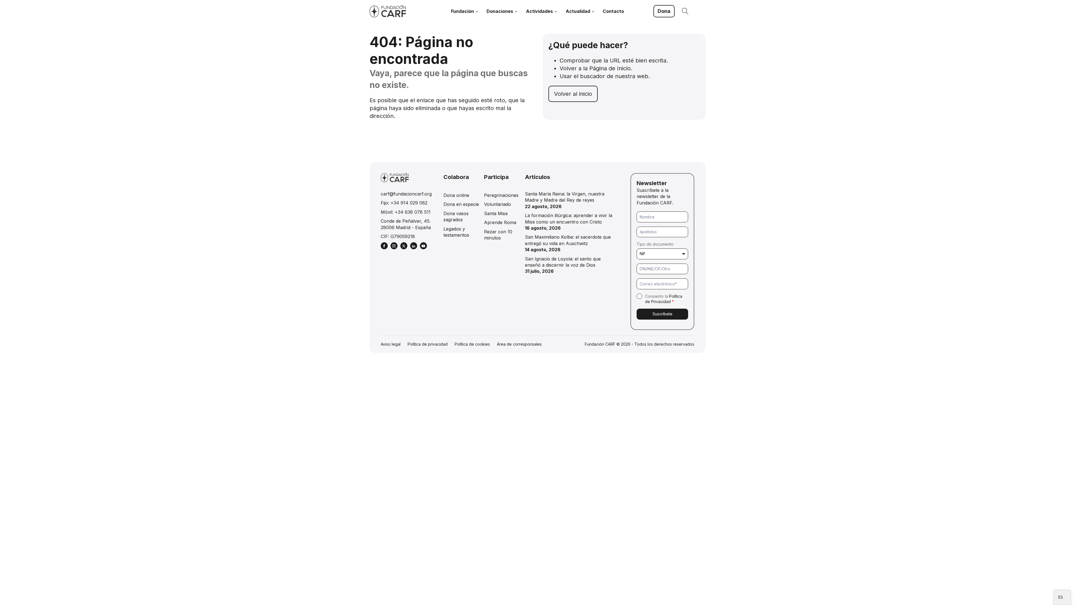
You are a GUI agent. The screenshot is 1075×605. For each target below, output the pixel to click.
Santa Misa (496, 213)
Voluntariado (497, 204)
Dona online (456, 195)
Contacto (613, 11)
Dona (664, 11)
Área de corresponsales (519, 344)
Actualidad (578, 11)
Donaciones (500, 11)
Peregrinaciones (501, 195)
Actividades (539, 11)
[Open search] (685, 11)
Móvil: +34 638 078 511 (406, 212)
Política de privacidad (428, 344)
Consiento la (663, 299)
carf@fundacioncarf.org (406, 194)
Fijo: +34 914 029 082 (404, 203)
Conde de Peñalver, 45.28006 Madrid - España (406, 224)
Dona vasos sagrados (456, 216)
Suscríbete (662, 313)
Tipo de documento (655, 244)
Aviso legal (391, 344)
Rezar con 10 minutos (498, 235)
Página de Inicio (610, 68)
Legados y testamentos (456, 232)
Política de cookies (472, 344)
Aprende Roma (500, 222)
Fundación (462, 11)
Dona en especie (461, 204)
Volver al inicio (573, 93)
